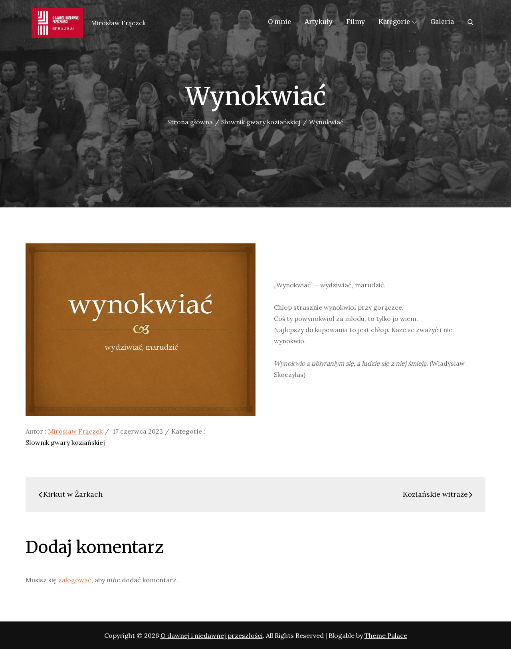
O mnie (279, 22)
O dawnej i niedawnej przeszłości (211, 635)
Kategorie (394, 22)
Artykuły (319, 22)
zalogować (74, 580)
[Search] (470, 21)
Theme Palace (385, 635)
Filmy (355, 22)
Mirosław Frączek (75, 431)
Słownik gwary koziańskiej (65, 442)
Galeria (442, 22)
